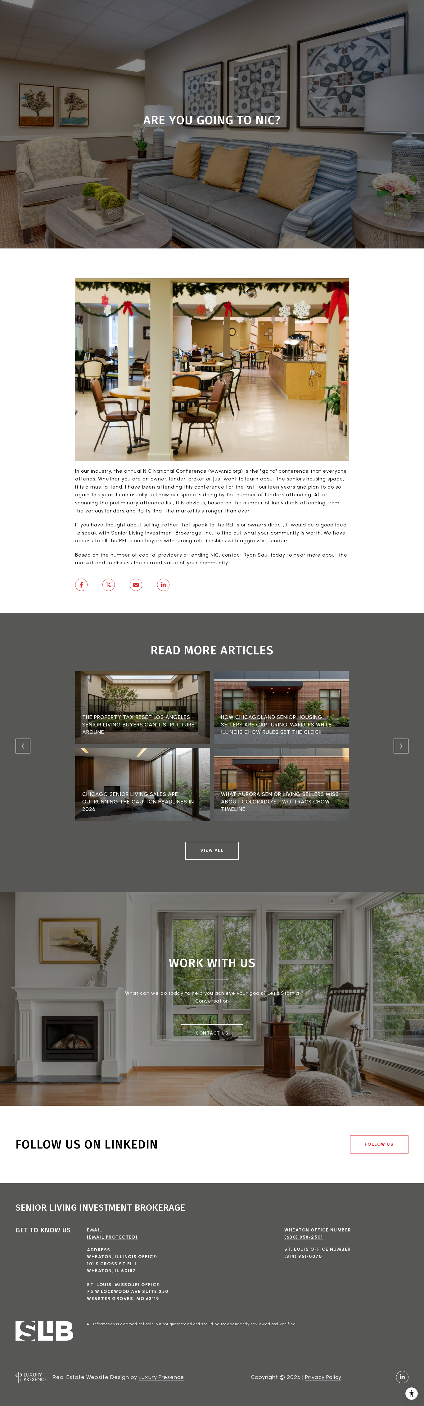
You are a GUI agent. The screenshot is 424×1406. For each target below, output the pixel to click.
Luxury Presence (161, 1377)
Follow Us (379, 1144)
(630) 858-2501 (303, 1237)
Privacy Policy (323, 1377)
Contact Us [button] (212, 1033)
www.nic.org (225, 471)
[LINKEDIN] (402, 1377)
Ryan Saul (256, 555)
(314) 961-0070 (303, 1256)
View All (212, 850)
